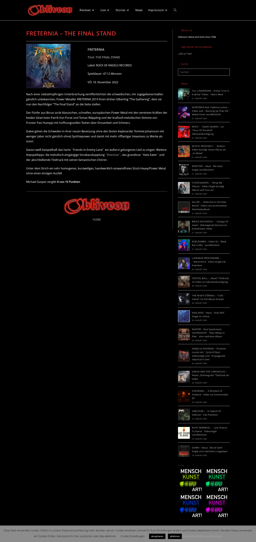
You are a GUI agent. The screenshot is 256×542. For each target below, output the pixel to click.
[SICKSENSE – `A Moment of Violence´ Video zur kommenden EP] (184, 396)
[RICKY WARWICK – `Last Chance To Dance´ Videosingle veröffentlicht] (184, 433)
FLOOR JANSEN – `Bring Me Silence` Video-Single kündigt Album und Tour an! (208, 186)
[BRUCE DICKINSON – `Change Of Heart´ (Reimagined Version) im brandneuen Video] (184, 227)
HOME (97, 219)
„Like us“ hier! (185, 53)
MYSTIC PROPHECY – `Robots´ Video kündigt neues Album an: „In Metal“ (209, 150)
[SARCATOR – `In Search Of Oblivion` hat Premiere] (184, 414)
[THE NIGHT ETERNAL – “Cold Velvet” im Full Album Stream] (184, 299)
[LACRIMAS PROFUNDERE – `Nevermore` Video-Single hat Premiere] (184, 263)
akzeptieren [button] (157, 536)
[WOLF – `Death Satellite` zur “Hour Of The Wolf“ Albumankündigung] (184, 132)
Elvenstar (113, 155)
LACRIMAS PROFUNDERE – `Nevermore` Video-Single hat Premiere (209, 261)
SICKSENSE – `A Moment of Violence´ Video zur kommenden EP (210, 394)
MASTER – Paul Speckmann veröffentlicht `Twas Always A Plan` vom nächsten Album (208, 333)
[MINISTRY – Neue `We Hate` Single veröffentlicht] (184, 170)
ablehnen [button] (175, 536)
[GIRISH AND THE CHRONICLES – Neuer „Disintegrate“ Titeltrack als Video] (184, 377)
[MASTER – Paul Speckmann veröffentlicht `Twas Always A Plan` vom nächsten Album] (184, 334)
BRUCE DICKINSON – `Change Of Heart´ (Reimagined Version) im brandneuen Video (210, 225)
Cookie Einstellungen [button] (133, 536)
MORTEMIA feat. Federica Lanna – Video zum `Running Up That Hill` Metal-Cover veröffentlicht (211, 111)
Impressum (215, 536)
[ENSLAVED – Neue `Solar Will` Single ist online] (184, 316)
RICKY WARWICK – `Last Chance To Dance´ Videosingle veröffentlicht (209, 431)
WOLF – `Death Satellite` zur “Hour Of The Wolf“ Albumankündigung (208, 130)
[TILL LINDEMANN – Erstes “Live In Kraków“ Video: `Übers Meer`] (184, 94)
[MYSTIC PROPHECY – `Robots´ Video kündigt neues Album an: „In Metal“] (184, 151)
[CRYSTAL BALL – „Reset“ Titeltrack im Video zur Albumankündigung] (184, 282)
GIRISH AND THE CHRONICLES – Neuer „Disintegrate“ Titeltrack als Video (210, 375)
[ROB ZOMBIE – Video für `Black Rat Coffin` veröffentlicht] (184, 245)
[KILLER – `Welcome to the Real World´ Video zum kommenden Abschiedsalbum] (184, 207)
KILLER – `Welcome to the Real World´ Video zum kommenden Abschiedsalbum (209, 205)
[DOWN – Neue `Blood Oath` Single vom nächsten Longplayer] (184, 451)
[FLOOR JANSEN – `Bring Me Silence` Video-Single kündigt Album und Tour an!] (184, 188)
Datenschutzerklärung (195, 536)
